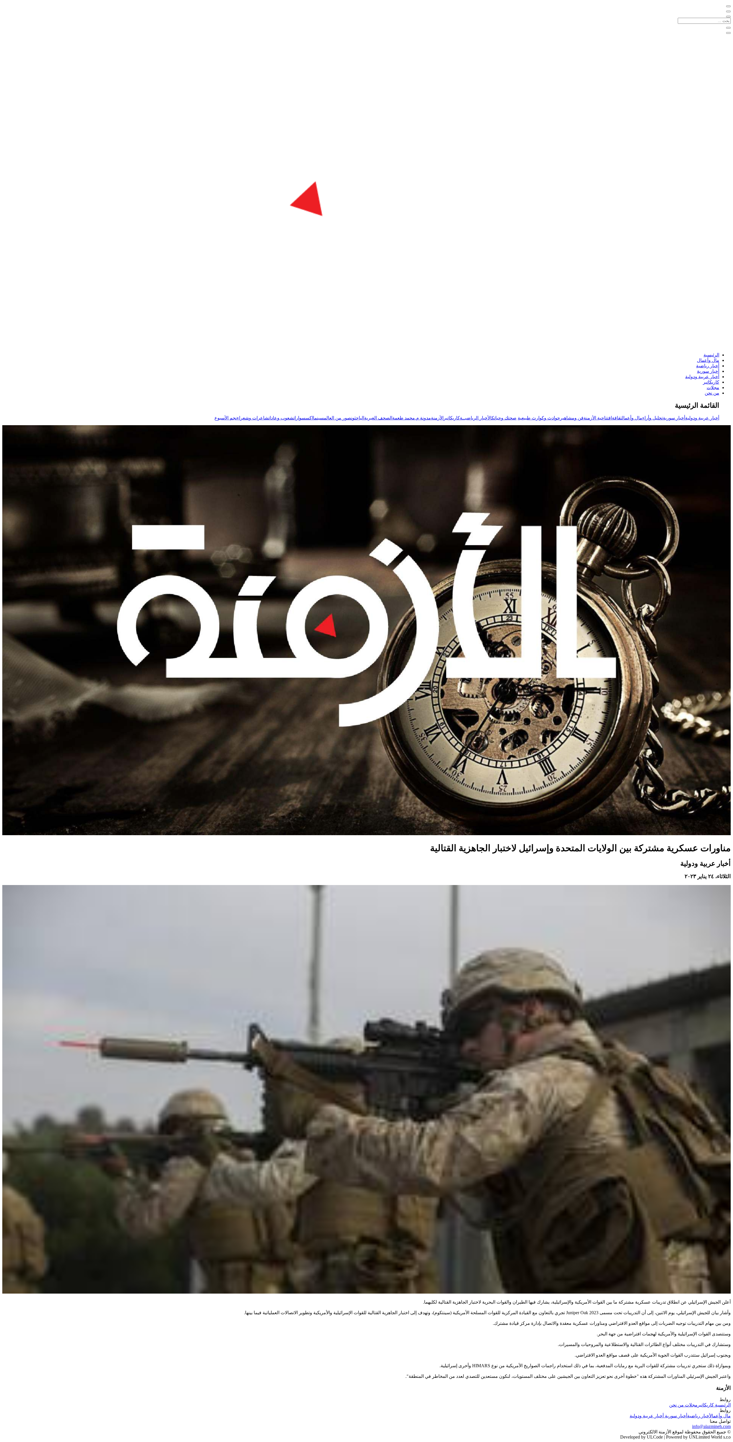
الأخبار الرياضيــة (476, 417)
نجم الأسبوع (225, 417)
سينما (318, 417)
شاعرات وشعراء (253, 417)
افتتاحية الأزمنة (598, 417)
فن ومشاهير (572, 417)
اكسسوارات (303, 417)
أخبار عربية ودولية (702, 376)
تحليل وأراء (652, 417)
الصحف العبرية (378, 417)
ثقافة (617, 417)
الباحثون (357, 417)
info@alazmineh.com (711, 1426)
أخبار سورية (708, 371)
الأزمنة (437, 417)
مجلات (713, 387)
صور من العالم (337, 417)
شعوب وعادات (281, 417)
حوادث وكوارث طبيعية (539, 417)
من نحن (712, 393)
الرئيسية (711, 354)
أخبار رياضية (707, 365)
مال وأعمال (708, 360)
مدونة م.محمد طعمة (411, 417)
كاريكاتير (711, 382)
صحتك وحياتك (504, 417)
